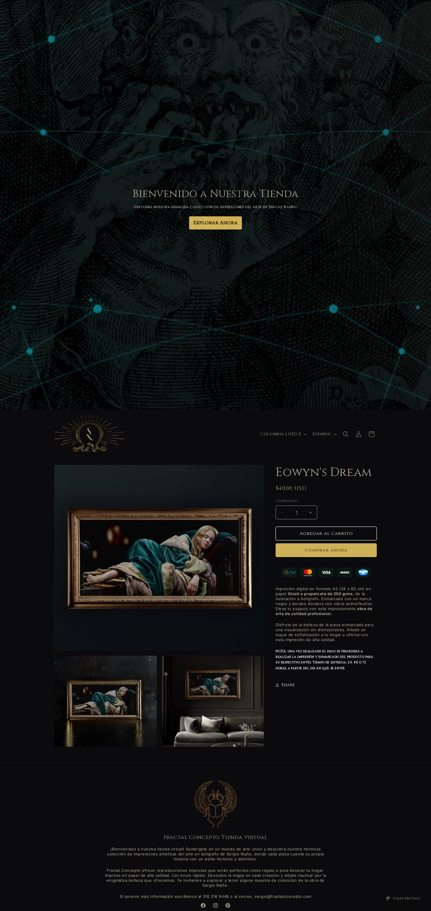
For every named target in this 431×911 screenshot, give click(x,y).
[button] (345, 434)
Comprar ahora (326, 550)
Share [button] (288, 685)
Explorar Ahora (215, 223)
